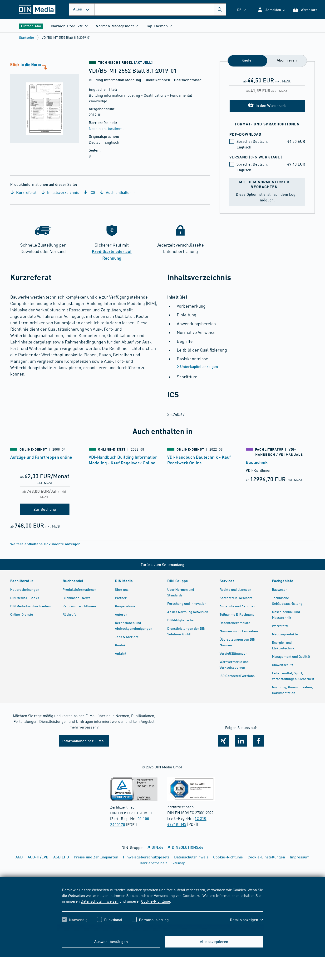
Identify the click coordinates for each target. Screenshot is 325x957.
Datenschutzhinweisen (99, 901)
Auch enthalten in (120, 192)
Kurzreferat (25, 192)
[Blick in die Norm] (44, 102)
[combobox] (160, 9)
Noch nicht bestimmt (106, 128)
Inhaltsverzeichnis (62, 192)
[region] (162, 909)
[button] (271, 9)
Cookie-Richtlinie (155, 901)
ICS (92, 192)
